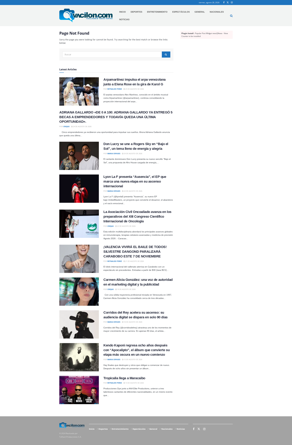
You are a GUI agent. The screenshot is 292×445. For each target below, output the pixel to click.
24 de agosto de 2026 (82, 126)
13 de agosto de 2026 (134, 383)
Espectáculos (181, 12)
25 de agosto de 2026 (134, 89)
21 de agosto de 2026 (134, 261)
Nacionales (217, 12)
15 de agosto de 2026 (132, 359)
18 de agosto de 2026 (132, 322)
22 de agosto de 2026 (126, 226)
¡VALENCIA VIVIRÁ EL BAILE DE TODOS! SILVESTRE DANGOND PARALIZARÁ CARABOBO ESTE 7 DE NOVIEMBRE (135, 251)
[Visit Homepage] (86, 15)
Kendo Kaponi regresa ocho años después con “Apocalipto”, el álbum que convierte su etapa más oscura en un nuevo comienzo (136, 350)
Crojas (66, 126)
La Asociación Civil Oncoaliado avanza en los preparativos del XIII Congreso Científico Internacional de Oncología (137, 216)
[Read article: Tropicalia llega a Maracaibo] (79, 390)
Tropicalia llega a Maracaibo (124, 378)
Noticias (124, 19)
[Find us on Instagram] (232, 2)
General (200, 12)
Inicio (122, 12)
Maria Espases (113, 153)
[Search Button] (231, 15)
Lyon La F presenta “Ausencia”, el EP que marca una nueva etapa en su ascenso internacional (134, 181)
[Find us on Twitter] (228, 2)
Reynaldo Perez (114, 89)
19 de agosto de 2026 (126, 289)
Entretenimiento (157, 12)
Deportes (136, 12)
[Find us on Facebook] (223, 2)
